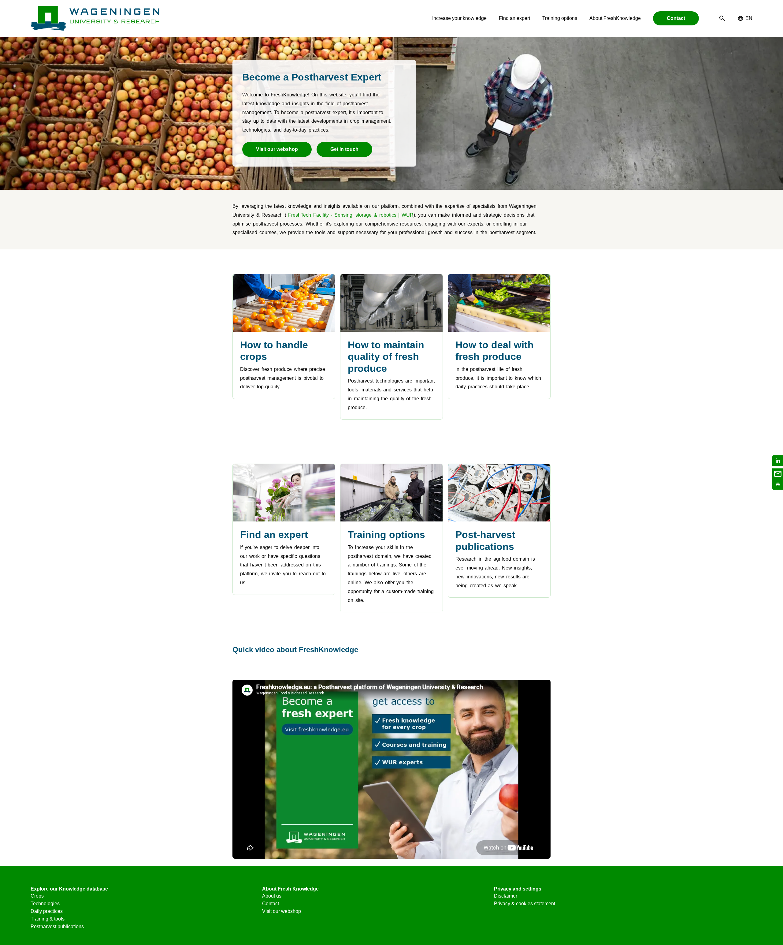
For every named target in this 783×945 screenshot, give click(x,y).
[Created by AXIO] (747, 890)
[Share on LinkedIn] (777, 460)
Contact (676, 18)
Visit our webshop (277, 149)
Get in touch (344, 149)
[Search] (722, 18)
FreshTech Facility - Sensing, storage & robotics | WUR (350, 215)
